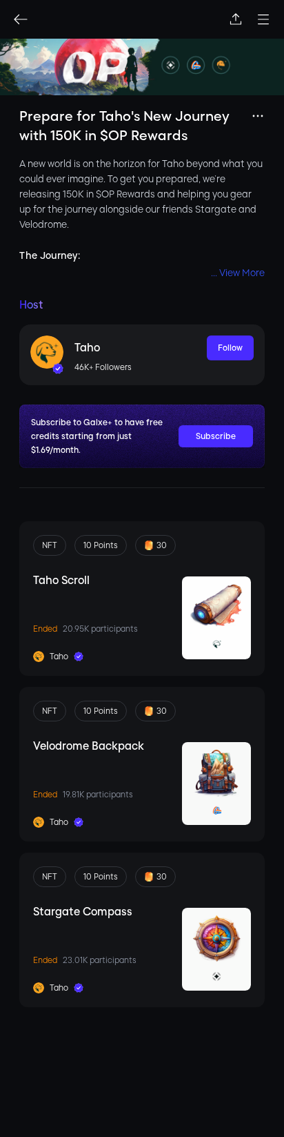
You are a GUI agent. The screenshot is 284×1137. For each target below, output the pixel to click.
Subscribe (216, 436)
